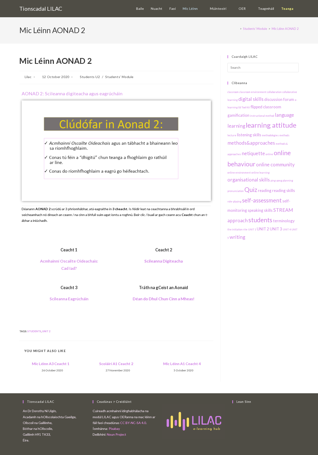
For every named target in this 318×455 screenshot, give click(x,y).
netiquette (253, 153)
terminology (284, 220)
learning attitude (271, 125)
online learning (260, 172)
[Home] (237, 29)
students (34, 331)
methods (284, 135)
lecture (231, 135)
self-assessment (262, 200)
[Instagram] (233, 423)
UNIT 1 (252, 229)
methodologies (270, 135)
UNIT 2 (46, 331)
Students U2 (90, 77)
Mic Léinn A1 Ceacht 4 (182, 363)
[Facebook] (233, 417)
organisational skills (248, 179)
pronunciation (235, 190)
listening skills (249, 134)
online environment (239, 172)
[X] (233, 411)
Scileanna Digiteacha (163, 261)
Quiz (250, 189)
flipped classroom (265, 106)
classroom (233, 91)
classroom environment (252, 91)
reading (264, 190)
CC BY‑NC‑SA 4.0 (133, 423)
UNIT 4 (287, 229)
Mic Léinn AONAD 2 (285, 29)
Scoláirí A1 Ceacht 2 (116, 363)
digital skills (251, 99)
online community (275, 164)
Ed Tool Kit (244, 107)
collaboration (274, 91)
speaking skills (260, 210)
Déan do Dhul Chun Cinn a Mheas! (163, 298)
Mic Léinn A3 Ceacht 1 (50, 363)
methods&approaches (251, 143)
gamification (238, 115)
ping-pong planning (282, 180)
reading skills (283, 190)
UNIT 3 (276, 228)
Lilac (28, 77)
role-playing (234, 201)
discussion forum (279, 99)
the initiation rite (237, 229)
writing (237, 237)
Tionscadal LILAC (40, 8)
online (269, 154)
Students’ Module (119, 77)
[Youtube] (233, 429)
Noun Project (116, 434)
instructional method (262, 115)
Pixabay (114, 429)
